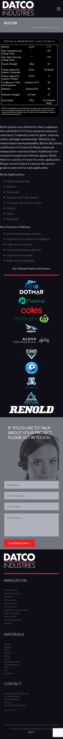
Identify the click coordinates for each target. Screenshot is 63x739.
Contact (8, 623)
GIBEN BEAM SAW (12, 613)
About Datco (10, 590)
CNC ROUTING (10, 607)
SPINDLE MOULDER (12, 620)
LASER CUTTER (10, 617)
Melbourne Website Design (35, 729)
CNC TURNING (10, 603)
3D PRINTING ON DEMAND (16, 610)
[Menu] (59, 8)
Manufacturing (12, 593)
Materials (9, 597)
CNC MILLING (10, 600)
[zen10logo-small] (31, 733)
